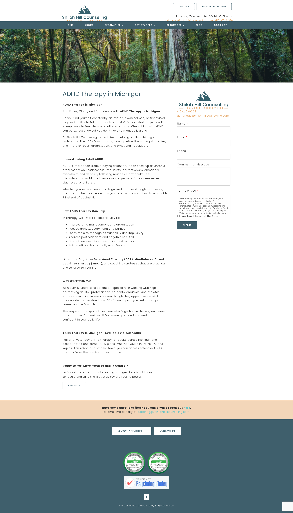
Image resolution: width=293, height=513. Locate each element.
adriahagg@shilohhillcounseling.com (188, 20)
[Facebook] (146, 497)
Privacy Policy (128, 505)
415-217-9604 (224, 20)
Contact (220, 25)
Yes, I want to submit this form (200, 216)
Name (182, 123)
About (89, 25)
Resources (174, 25)
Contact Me (167, 430)
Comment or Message (194, 164)
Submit (187, 225)
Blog (199, 25)
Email (182, 137)
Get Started (143, 25)
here (187, 408)
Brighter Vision (164, 505)
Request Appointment (214, 6)
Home (69, 25)
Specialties (113, 25)
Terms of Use (187, 190)
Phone (181, 151)
